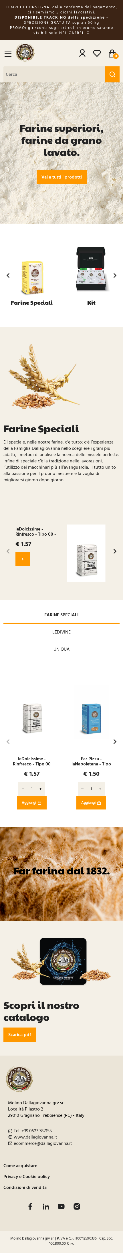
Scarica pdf (19, 1035)
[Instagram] (77, 1206)
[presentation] (8, 275)
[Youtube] (61, 1206)
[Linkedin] (46, 1206)
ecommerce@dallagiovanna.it (43, 1143)
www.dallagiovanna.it (35, 1137)
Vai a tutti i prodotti (61, 177)
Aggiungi (29, 802)
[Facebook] (30, 1206)
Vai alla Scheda (22, 559)
